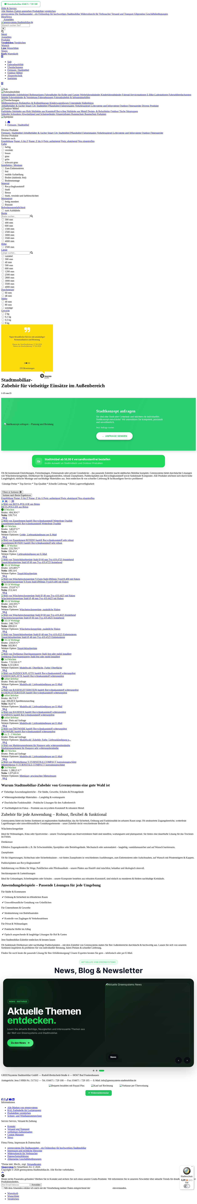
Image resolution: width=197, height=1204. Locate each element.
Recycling (61, 111)
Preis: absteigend (69, 141)
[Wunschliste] (2, 518)
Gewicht (5, 310)
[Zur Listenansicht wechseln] (11, 501)
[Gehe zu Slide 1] (93, 1070)
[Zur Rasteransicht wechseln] (4, 501)
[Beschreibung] (6, 518)
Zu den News (18, 1042)
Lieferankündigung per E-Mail (32, 554)
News (9, 16)
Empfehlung (7, 141)
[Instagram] (4, 1099)
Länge (4, 249)
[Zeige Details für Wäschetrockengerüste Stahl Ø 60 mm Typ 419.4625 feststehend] (38, 615)
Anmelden (36, 1185)
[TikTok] (7, 1099)
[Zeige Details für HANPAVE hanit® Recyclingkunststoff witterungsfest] (33, 712)
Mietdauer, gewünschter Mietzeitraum (38, 776)
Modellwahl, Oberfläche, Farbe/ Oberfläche (41, 667)
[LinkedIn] (13, 1099)
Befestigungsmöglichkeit (13, 207)
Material (5, 183)
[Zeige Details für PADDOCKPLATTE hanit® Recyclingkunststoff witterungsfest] (38, 673)
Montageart (6, 198)
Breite (4, 213)
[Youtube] (10, 1099)
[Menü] (192, 1167)
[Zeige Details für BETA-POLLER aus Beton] (20, 504)
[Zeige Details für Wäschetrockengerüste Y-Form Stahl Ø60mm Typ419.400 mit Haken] (40, 579)
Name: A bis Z (21, 141)
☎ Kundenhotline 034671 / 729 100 (20, 4)
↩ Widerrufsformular (98, 1093)
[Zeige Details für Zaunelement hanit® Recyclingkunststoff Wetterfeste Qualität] (36, 520)
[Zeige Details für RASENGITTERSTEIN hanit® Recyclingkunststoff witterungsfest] (39, 690)
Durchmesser (7, 289)
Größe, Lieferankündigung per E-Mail (38, 534)
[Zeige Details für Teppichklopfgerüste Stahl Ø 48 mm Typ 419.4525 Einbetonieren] (38, 634)
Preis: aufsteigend (51, 141)
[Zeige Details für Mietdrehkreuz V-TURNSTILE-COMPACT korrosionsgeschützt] (38, 762)
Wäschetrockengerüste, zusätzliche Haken (40, 609)
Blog (3, 16)
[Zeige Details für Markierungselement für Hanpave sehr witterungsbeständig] (35, 745)
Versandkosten (34, 1164)
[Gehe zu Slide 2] (96, 1070)
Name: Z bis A (36, 141)
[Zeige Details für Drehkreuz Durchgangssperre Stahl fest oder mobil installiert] (36, 654)
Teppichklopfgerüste (27, 573)
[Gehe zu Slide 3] (101, 1070)
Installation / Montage (11, 165)
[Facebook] (2, 1099)
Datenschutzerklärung (101, 1188)
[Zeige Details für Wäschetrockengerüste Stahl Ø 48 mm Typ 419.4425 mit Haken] (38, 595)
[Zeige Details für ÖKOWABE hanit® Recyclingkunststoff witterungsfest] (34, 728)
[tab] (12, 1193)
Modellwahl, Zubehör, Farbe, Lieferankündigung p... (45, 739)
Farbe (4, 144)
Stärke (4, 298)
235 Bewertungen (27, 368)
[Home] (8, 122)
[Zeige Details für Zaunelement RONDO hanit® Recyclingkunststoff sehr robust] (37, 540)
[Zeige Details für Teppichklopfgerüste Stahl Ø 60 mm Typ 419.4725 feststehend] (37, 559)
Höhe (4, 244)
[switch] (187, 1186)
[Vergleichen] (4, 518)
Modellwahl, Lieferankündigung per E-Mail (41, 684)
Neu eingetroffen (86, 141)
